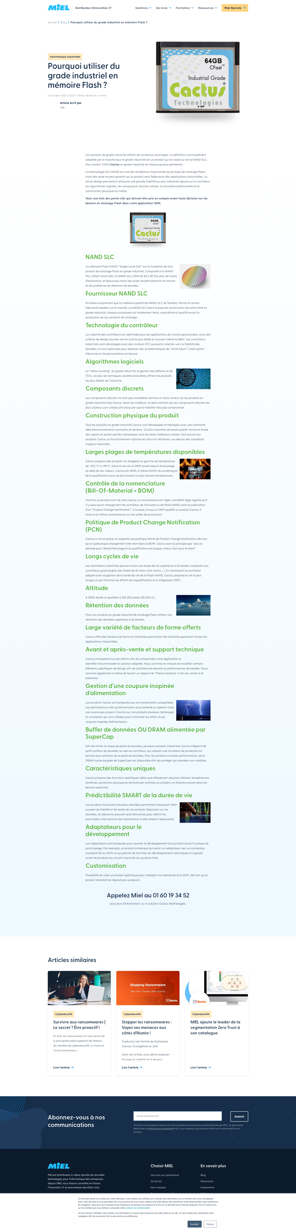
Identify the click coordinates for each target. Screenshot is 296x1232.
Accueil (52, 22)
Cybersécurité (63, 1014)
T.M (62, 107)
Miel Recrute (232, 8)
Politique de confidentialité (161, 1128)
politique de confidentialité (137, 1207)
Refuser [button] (210, 1224)
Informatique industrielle (65, 56)
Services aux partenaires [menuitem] (165, 1175)
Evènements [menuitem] (207, 1187)
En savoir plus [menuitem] (213, 1166)
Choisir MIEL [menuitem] (162, 1166)
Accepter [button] (194, 1224)
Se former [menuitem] (156, 1181)
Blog (64, 22)
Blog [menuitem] (203, 1175)
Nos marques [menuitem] (158, 1187)
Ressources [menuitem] (207, 1181)
